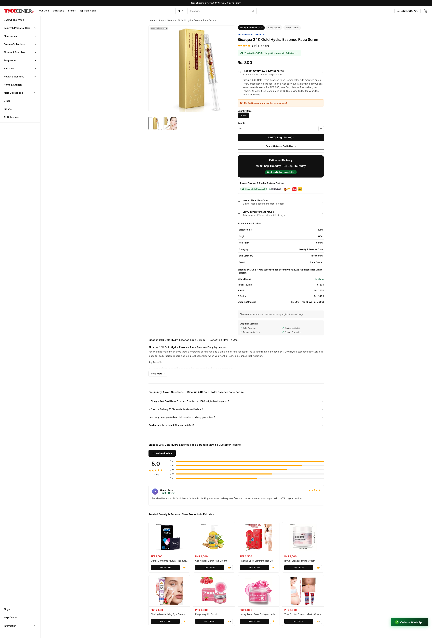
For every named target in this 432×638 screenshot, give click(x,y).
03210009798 (409, 10)
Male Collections (13, 92)
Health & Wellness (14, 76)
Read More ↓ (158, 373)
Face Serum (274, 27)
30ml (243, 115)
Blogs (7, 609)
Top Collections (88, 10)
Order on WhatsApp (411, 622)
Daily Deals (58, 10)
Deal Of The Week (14, 19)
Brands (72, 10)
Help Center (10, 617)
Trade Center (292, 27)
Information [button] (10, 625)
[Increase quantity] (321, 128)
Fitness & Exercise (14, 52)
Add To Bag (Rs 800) (281, 137)
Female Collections (14, 44)
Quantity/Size (245, 111)
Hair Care (9, 68)
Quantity (242, 123)
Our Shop (44, 10)
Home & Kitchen (13, 84)
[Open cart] (426, 11)
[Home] (18, 11)
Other (7, 100)
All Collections (11, 117)
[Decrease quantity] (240, 128)
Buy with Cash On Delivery (281, 146)
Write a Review (164, 453)
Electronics (10, 36)
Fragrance (10, 60)
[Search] (252, 11)
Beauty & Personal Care (17, 27)
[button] (20, 28)
